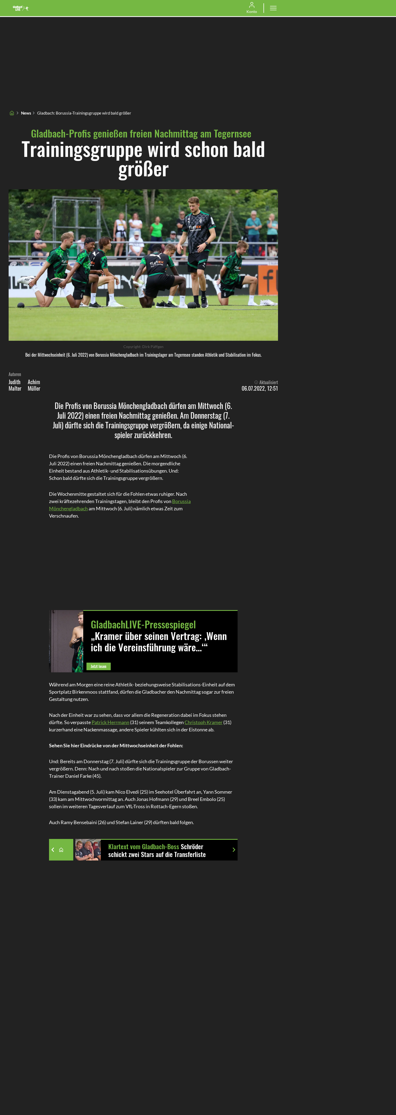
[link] (21, 8)
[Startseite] (12, 113)
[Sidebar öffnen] (273, 8)
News (26, 113)
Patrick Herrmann (110, 722)
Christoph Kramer (204, 722)
